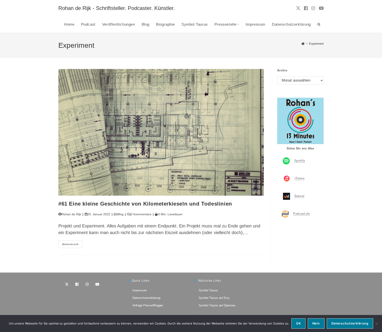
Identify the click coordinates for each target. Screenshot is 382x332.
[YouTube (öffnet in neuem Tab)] (321, 8)
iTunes (300, 178)
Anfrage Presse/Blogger (147, 305)
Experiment (316, 43)
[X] (66, 284)
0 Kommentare (141, 214)
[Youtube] (97, 284)
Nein (316, 323)
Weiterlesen (72, 245)
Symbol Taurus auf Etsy (214, 298)
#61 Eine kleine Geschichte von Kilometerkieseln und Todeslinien (145, 204)
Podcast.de (301, 213)
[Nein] (376, 323)
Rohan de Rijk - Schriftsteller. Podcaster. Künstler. (116, 8)
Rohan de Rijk (71, 214)
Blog (120, 214)
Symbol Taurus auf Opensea (217, 305)
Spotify (299, 160)
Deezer (299, 196)
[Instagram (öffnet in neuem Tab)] (313, 8)
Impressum (139, 290)
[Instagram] (87, 284)
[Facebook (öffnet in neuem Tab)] (306, 8)
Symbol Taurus (208, 290)
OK (298, 323)
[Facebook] (77, 284)
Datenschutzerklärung (146, 298)
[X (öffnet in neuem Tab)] (298, 8)
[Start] (303, 43)
